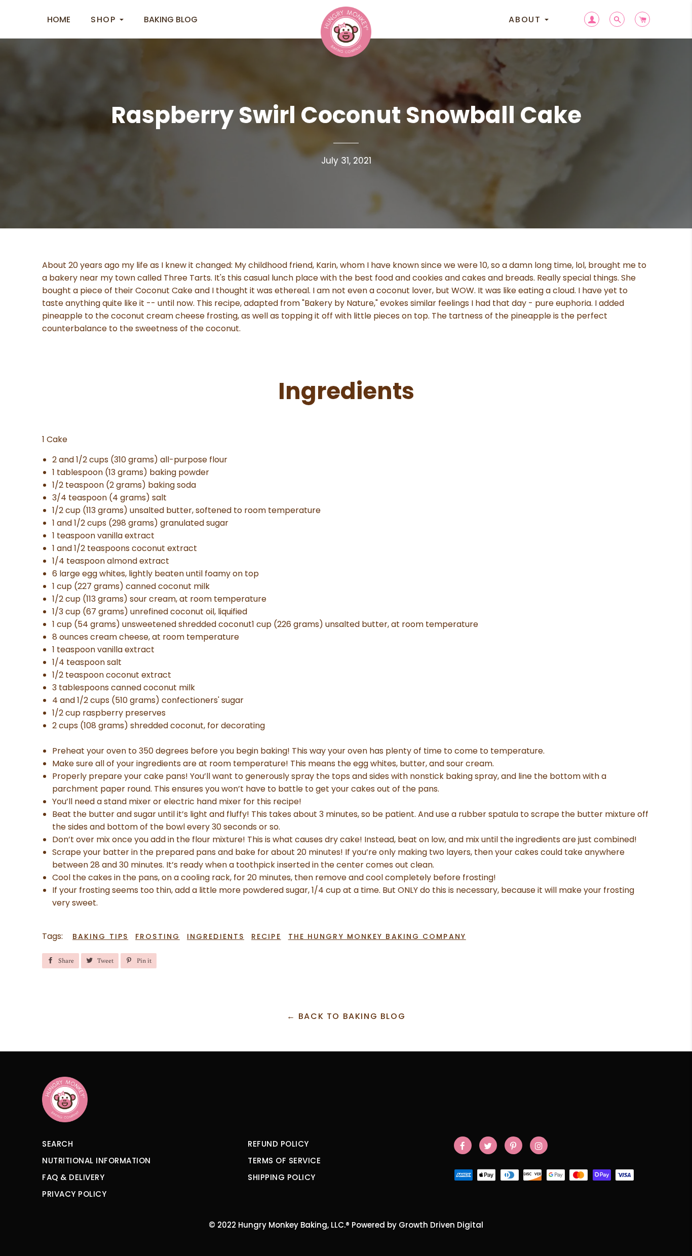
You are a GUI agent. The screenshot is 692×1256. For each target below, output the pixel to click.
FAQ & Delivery (73, 1177)
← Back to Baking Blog (346, 1016)
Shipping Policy (282, 1177)
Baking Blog (171, 19)
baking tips (100, 936)
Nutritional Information (96, 1160)
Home (58, 19)
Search (57, 1144)
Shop (105, 19)
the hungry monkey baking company (377, 936)
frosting (157, 936)
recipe (266, 936)
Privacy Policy (74, 1194)
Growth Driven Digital (441, 1225)
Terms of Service (284, 1160)
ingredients (215, 936)
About (526, 19)
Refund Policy (278, 1144)
